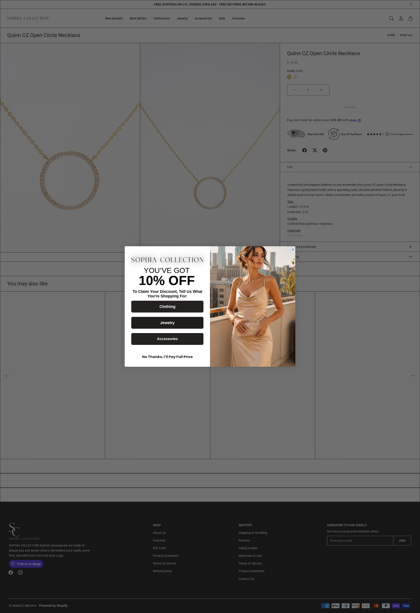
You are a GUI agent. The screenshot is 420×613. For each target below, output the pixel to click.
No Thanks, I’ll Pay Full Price (167, 356)
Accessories (167, 339)
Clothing (167, 306)
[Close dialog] (293, 249)
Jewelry (167, 323)
